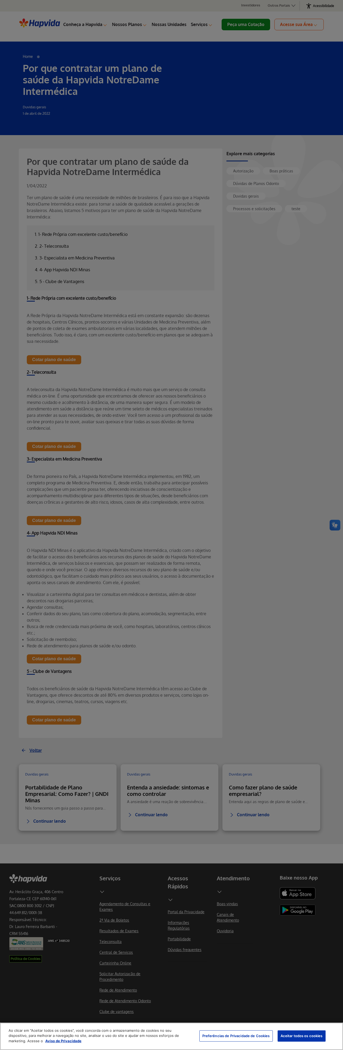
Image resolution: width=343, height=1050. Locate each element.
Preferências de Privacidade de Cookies (236, 1036)
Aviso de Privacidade (63, 1041)
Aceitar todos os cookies (302, 1036)
